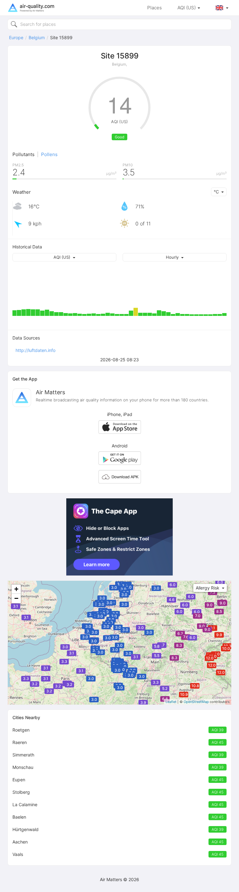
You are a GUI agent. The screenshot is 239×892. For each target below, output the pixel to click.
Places (154, 8)
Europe (16, 37)
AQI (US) (187, 8)
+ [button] (16, 589)
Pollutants (23, 154)
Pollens (49, 154)
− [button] (16, 598)
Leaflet (171, 702)
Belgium (37, 37)
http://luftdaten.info (35, 350)
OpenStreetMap (196, 702)
